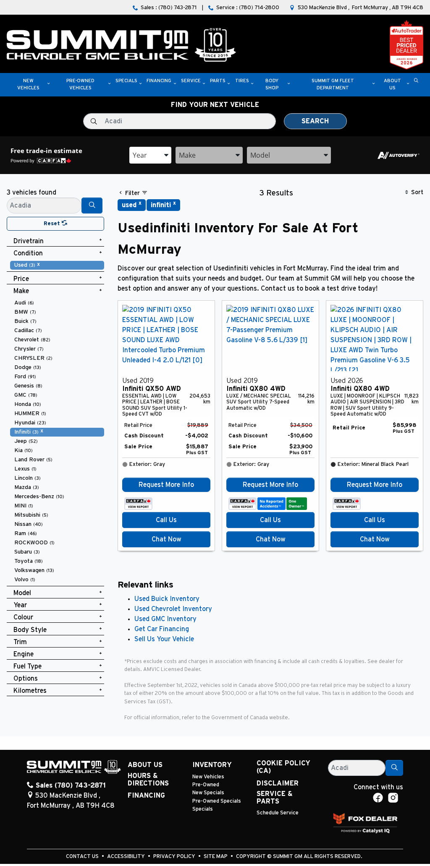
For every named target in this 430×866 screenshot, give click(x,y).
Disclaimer (278, 783)
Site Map (216, 856)
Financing (146, 795)
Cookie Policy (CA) (283, 767)
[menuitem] (57, 265)
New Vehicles (208, 777)
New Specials (208, 793)
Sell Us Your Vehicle (164, 639)
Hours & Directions (148, 779)
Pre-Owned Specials (216, 801)
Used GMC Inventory (165, 619)
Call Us (166, 520)
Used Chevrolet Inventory (173, 609)
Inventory (212, 765)
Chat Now (166, 539)
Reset (53, 223)
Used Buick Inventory (166, 599)
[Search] (91, 205)
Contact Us (83, 856)
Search (315, 121)
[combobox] (150, 155)
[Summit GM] (121, 44)
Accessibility (126, 856)
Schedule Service (278, 813)
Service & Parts (275, 798)
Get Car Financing (161, 629)
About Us (145, 765)
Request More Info (166, 484)
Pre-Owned (205, 785)
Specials (202, 809)
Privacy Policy (175, 856)
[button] (28, 85)
